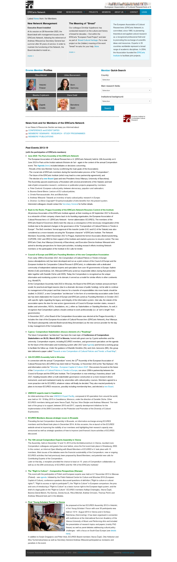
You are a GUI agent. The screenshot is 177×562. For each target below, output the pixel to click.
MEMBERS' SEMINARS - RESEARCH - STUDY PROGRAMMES (56, 133)
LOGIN (144, 12)
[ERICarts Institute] (134, 118)
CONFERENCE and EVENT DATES (43, 130)
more (31, 55)
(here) (43, 166)
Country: (105, 75)
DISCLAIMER (83, 552)
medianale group (128, 552)
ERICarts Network (36, 12)
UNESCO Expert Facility (64, 396)
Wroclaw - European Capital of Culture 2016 (69, 367)
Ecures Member (34, 70)
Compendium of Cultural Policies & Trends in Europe (55, 370)
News (36, 18)
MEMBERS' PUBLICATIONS (40, 136)
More (96, 46)
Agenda (90, 345)
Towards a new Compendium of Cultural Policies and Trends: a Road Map (84, 351)
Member (105, 70)
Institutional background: (106, 96)
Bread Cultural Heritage (88, 40)
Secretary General (70, 204)
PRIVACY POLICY (97, 552)
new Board (48, 178)
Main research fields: (106, 85)
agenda (43, 477)
